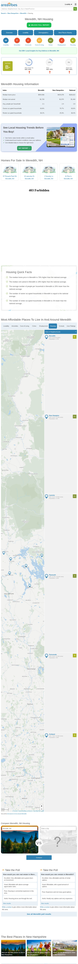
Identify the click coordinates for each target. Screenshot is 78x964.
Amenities (15, 326)
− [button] (41, 809)
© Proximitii (14, 811)
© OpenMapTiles (36, 811)
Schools (61, 326)
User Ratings (71, 326)
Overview (9, 32)
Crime (34, 326)
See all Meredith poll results (39, 914)
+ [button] (41, 806)
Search (3, 13)
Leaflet (42, 811)
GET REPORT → (24, 148)
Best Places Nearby (65, 32)
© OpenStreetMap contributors (25, 811)
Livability (67, 4)
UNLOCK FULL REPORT (40, 25)
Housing (53, 326)
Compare (39, 857)
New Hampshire (13, 13)
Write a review (6, 907)
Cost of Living (24, 326)
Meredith (23, 13)
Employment (43, 326)
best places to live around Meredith (17, 813)
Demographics (43, 32)
